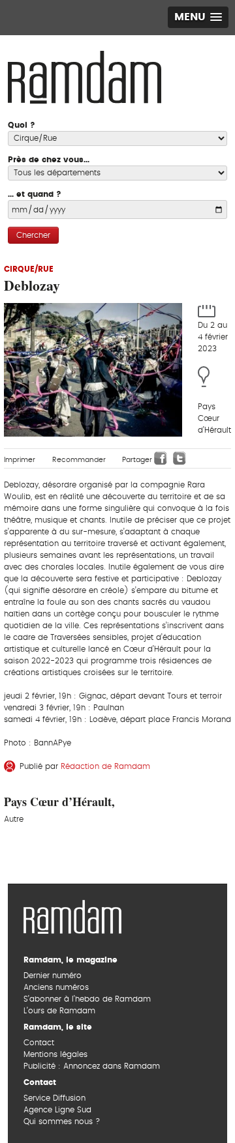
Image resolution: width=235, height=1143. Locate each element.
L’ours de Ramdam (59, 1011)
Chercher (33, 235)
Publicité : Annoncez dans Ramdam (92, 1066)
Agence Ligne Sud (57, 1110)
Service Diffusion (55, 1098)
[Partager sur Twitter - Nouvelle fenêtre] (179, 458)
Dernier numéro (53, 975)
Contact (39, 1043)
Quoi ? (21, 125)
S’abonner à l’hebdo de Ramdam (87, 999)
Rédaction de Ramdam (105, 766)
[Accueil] (84, 76)
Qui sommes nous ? (62, 1121)
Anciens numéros (56, 987)
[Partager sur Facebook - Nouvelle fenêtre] (160, 458)
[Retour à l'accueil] (72, 915)
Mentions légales (55, 1054)
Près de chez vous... (48, 160)
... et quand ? (34, 194)
